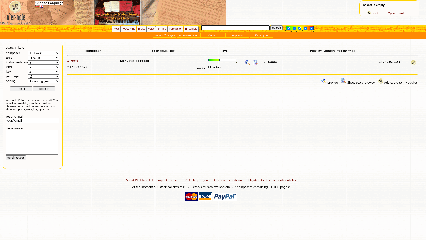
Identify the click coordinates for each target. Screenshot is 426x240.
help (196, 180)
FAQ (187, 180)
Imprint (162, 180)
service (175, 180)
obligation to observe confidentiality (271, 180)
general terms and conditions (223, 180)
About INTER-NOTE (140, 180)
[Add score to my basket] (413, 64)
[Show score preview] (255, 64)
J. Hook (72, 60)
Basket (376, 13)
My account (396, 13)
